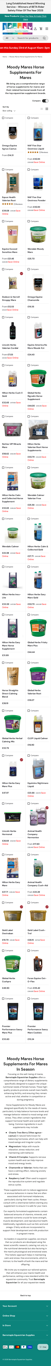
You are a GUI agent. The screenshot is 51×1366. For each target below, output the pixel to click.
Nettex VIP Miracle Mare (11, 446)
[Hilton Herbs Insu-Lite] (12, 580)
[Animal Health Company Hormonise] (38, 816)
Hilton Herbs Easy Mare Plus (11, 785)
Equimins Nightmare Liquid (38, 785)
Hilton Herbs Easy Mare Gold (37, 596)
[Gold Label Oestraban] (12, 916)
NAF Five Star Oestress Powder (37, 199)
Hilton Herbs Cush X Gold (12, 394)
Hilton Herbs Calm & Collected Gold (38, 548)
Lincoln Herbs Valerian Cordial (10, 346)
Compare (36, 101)
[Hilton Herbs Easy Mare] (12, 868)
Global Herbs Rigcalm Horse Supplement (35, 396)
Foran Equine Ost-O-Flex (37, 980)
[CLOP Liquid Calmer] (38, 724)
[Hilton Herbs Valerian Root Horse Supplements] (38, 429)
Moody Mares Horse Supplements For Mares (25, 57)
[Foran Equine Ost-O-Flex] (38, 964)
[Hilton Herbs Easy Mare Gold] (38, 580)
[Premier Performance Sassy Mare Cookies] (38, 1012)
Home (5, 57)
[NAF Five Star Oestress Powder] (38, 183)
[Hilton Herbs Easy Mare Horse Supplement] (12, 628)
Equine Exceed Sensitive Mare (9, 251)
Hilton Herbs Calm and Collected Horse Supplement (12, 498)
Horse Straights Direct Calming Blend (10, 693)
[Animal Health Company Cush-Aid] (38, 868)
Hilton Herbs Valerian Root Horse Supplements (38, 447)
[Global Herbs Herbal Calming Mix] (12, 724)
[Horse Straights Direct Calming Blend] (12, 676)
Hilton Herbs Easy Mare (11, 884)
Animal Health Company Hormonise (35, 834)
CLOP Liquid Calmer (38, 738)
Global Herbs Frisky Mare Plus (37, 644)
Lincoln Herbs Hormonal (9, 833)
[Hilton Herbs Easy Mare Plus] (12, 768)
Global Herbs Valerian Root (34, 692)
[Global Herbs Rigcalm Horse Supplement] (38, 378)
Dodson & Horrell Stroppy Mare (11, 299)
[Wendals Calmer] (12, 532)
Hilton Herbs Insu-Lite (11, 596)
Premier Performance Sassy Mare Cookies (38, 1029)
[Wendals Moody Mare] (38, 234)
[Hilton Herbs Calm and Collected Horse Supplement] (12, 481)
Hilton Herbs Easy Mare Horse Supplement (11, 645)
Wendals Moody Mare (36, 251)
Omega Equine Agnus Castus (9, 147)
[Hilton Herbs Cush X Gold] (12, 378)
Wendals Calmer (10, 546)
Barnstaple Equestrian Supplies (20, 1359)
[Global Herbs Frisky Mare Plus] (38, 628)
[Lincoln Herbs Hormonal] (12, 816)
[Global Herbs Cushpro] (12, 964)
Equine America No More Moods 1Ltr (37, 346)
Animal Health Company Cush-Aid (38, 884)
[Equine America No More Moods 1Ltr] (38, 330)
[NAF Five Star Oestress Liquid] (38, 131)
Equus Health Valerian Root (9, 199)
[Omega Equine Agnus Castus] (12, 131)
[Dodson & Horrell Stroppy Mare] (12, 282)
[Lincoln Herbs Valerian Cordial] (12, 330)
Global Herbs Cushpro (8, 980)
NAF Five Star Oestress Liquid (36, 147)
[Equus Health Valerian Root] (12, 183)
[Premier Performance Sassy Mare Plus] (12, 1012)
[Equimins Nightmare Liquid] (38, 768)
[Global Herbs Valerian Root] (38, 676)
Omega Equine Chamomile (35, 299)
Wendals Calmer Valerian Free (36, 497)
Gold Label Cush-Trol (36, 932)
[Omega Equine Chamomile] (38, 282)
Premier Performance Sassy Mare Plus (12, 1029)
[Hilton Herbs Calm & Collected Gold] (38, 532)
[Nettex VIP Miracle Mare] (12, 429)
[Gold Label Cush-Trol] (38, 916)
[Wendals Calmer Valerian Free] (38, 481)
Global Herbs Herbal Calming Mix (12, 740)
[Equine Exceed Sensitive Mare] (12, 234)
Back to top (25, 1295)
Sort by (6, 107)
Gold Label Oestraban (7, 932)
